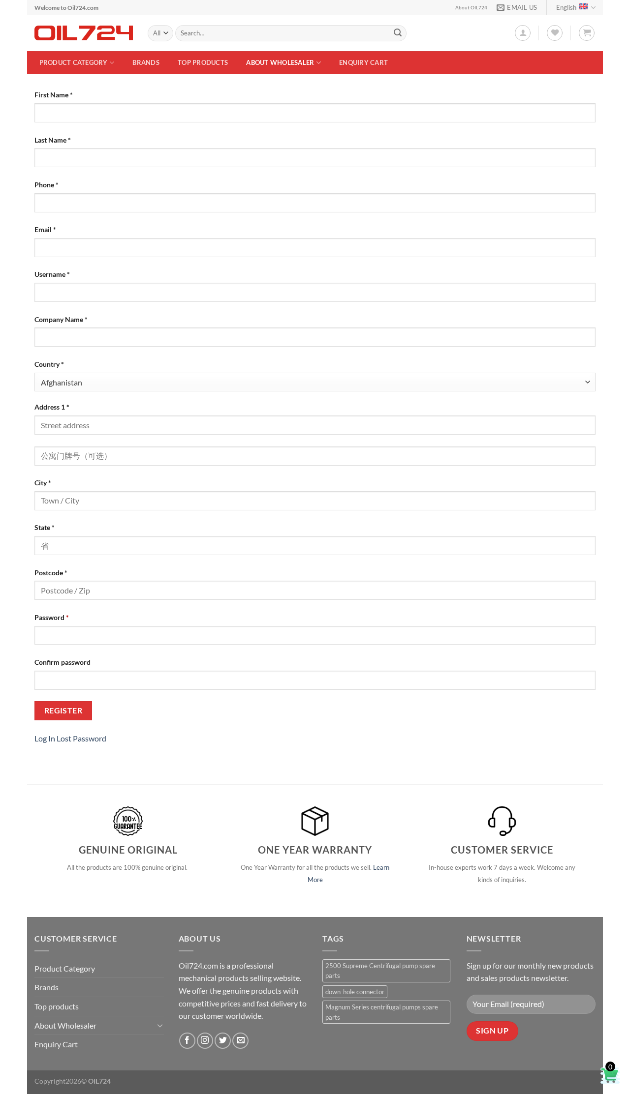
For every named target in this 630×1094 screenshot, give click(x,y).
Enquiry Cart (363, 62)
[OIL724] (83, 33)
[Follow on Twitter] (223, 1041)
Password (51, 617)
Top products (203, 62)
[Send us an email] (240, 1041)
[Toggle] (160, 1025)
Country (49, 364)
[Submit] (397, 33)
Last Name (52, 140)
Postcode (50, 572)
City (42, 482)
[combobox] (315, 382)
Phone (46, 184)
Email (45, 229)
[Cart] (587, 33)
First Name (53, 94)
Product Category (73, 62)
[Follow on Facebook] (187, 1041)
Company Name (61, 319)
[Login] (523, 33)
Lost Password (81, 738)
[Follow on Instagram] (205, 1041)
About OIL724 (471, 7)
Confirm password (62, 662)
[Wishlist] (555, 33)
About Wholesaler (280, 62)
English (566, 7)
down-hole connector (354, 992)
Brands (145, 62)
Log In (44, 738)
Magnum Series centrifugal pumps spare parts (381, 1012)
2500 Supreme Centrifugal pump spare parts (380, 970)
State (44, 527)
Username (52, 274)
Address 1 (51, 407)
